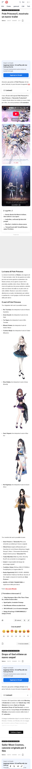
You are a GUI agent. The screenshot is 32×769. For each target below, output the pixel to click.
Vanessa (4, 20)
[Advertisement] (16, 43)
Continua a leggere (16, 732)
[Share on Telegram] (18, 766)
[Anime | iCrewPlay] (6, 2)
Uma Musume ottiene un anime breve (14, 605)
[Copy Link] (21, 766)
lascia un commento (23, 643)
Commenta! (14, 20)
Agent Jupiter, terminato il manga (13, 602)
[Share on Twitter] (14, 766)
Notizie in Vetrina (13, 10)
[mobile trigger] (3, 2)
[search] (20, 2)
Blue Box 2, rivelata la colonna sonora (16, 224)
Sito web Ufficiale (11, 589)
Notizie (4, 10)
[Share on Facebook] (10, 766)
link (29, 84)
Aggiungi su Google (16, 75)
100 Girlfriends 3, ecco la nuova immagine (16, 608)
